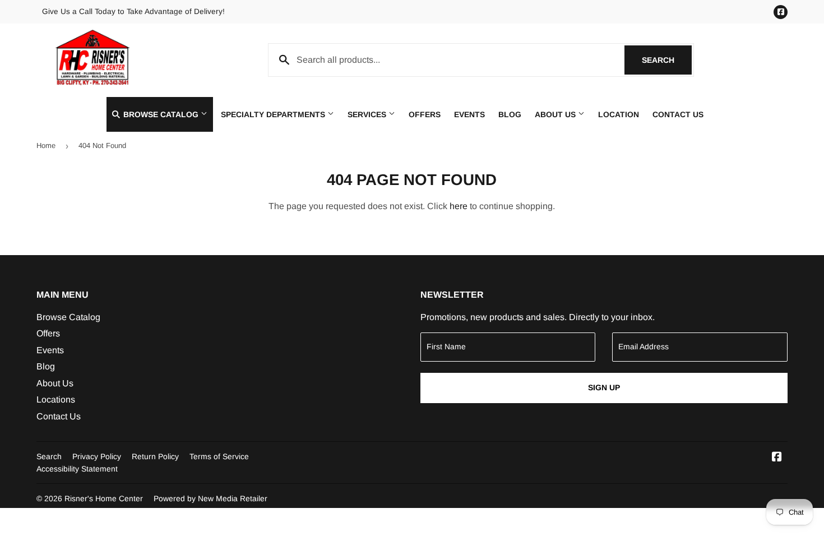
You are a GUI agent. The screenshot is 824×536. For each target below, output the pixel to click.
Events (469, 114)
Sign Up (604, 387)
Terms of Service (219, 456)
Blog (509, 114)
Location (618, 114)
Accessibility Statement (77, 468)
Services (368, 114)
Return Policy (155, 456)
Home (45, 145)
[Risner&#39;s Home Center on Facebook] (777, 458)
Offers (425, 114)
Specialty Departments (274, 114)
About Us (556, 114)
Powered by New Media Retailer (210, 498)
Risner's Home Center (103, 498)
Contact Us (677, 114)
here (458, 206)
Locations (55, 399)
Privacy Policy (96, 456)
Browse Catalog (161, 114)
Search (667, 60)
